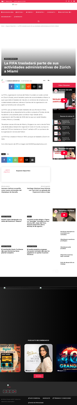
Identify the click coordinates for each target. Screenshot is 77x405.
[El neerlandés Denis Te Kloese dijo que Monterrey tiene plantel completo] (12, 239)
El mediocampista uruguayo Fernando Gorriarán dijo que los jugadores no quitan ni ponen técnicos (38, 252)
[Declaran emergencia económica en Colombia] (56, 234)
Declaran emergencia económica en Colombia (67, 233)
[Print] (40, 86)
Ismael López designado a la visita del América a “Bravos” (11, 220)
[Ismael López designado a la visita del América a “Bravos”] (12, 209)
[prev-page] (54, 271)
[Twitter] (71, 1)
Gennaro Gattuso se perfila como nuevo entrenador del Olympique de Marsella (11, 190)
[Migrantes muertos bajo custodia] (56, 257)
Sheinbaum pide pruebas (65, 247)
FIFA (8, 154)
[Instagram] (69, 1)
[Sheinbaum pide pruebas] (56, 249)
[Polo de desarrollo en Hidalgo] (56, 265)
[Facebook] (66, 1)
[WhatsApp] (23, 86)
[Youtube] (74, 1)
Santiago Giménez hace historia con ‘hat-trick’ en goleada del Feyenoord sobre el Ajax (38, 190)
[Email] (34, 86)
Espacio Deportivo (11, 26)
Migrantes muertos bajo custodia (66, 255)
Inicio (2, 26)
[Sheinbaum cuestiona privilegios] (56, 242)
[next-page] (57, 271)
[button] (38, 21)
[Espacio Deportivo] (3, 81)
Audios (29, 216)
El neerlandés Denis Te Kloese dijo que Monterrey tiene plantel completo (12, 251)
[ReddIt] (28, 86)
